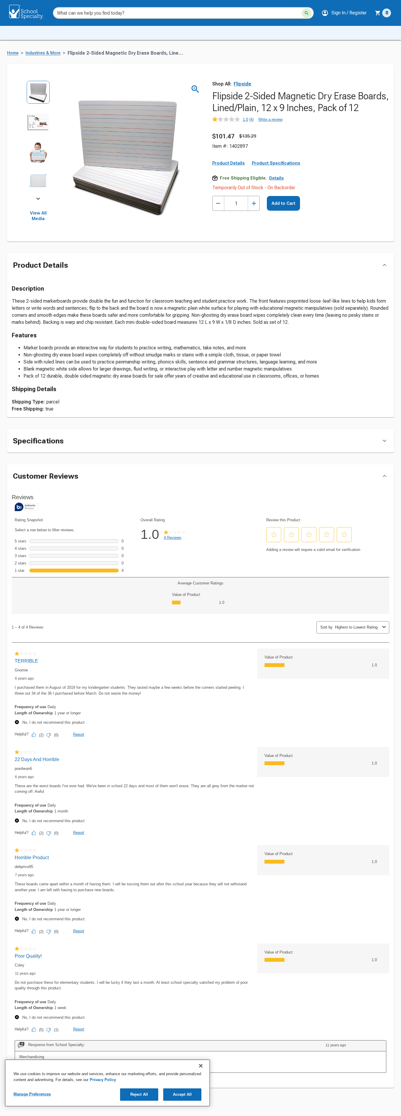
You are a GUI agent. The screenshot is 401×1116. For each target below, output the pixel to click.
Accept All (182, 1094)
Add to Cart (283, 203)
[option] (38, 95)
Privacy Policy (103, 1080)
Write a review (270, 119)
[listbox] (38, 140)
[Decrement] (218, 203)
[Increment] (254, 203)
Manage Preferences (32, 1094)
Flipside (242, 84)
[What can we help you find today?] (306, 13)
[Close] (200, 1065)
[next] (38, 200)
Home (12, 53)
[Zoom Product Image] (195, 89)
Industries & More (43, 53)
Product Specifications (276, 163)
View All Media (38, 216)
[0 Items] (378, 13)
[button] (344, 12)
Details (276, 178)
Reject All (139, 1094)
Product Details (228, 163)
